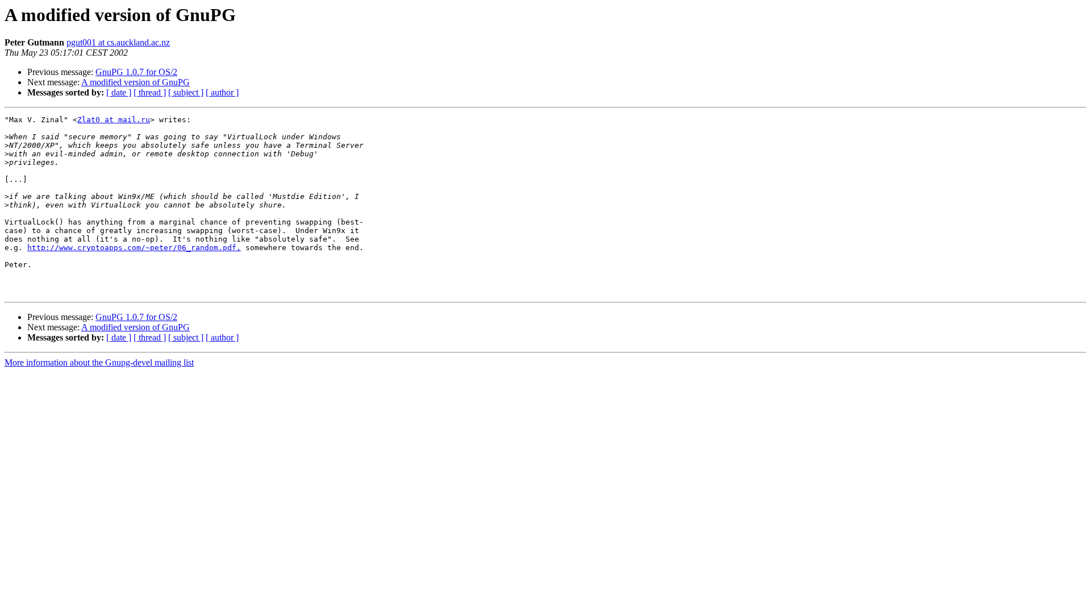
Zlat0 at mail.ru (113, 119)
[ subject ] (185, 92)
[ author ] (222, 92)
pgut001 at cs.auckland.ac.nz (118, 42)
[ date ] (118, 92)
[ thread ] (150, 92)
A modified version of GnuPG (135, 82)
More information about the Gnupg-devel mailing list (99, 362)
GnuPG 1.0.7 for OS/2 (136, 72)
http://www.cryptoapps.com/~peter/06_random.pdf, (134, 247)
